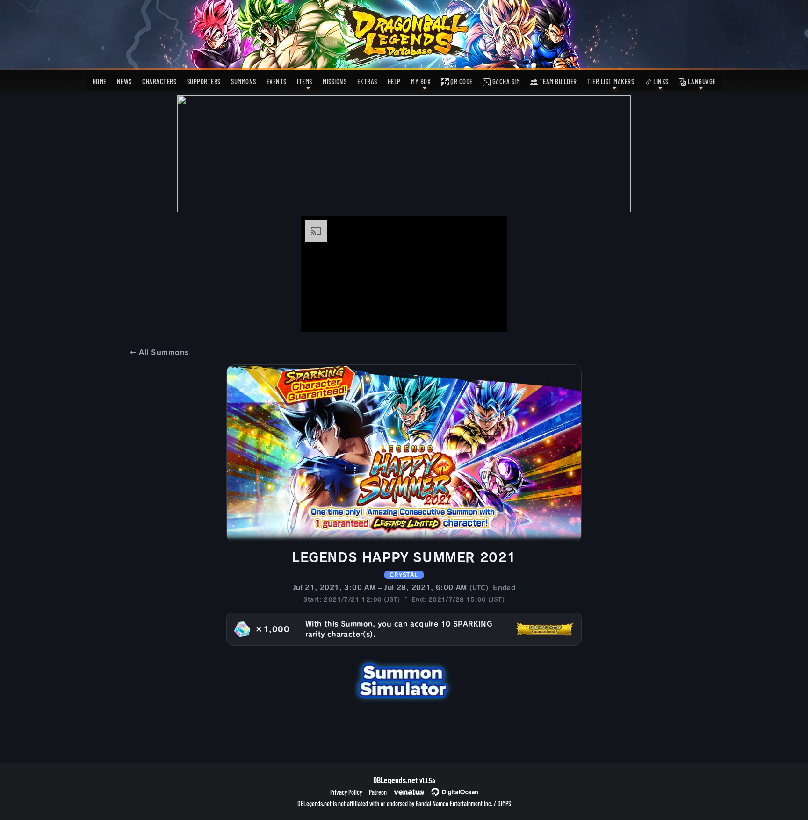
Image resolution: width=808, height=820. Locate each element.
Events (277, 81)
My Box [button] (421, 81)
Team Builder (557, 81)
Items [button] (304, 81)
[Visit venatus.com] (488, 316)
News (124, 81)
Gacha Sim (505, 81)
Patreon (378, 792)
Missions (334, 81)
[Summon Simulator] (404, 679)
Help (394, 81)
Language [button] (701, 81)
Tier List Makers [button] (610, 81)
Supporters (204, 81)
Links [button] (660, 81)
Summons (243, 81)
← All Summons (159, 352)
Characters (159, 81)
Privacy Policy (346, 792)
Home (100, 81)
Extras (367, 81)
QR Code (461, 81)
